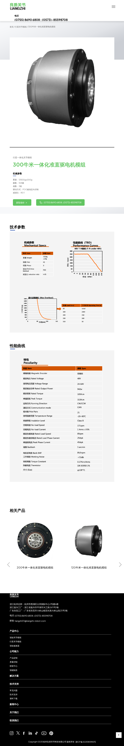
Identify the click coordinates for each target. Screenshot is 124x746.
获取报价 (21, 202)
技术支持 (14, 684)
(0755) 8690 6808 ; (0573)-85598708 (62, 202)
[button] (15, 92)
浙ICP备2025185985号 (85, 741)
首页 (12, 27)
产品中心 (14, 631)
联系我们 (14, 720)
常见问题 (13, 690)
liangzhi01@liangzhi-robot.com (30, 620)
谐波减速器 (14, 646)
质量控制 (13, 662)
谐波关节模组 (15, 637)
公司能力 (14, 651)
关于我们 (14, 712)
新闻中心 (14, 704)
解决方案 (14, 675)
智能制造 (13, 670)
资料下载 (13, 698)
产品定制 (13, 658)
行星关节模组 (21, 27)
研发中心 (13, 666)
